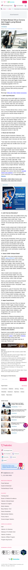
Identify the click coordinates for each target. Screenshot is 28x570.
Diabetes (11, 388)
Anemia (22, 391)
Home (4, 9)
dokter (11, 336)
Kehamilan (4, 391)
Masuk (24, 2)
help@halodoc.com (7, 473)
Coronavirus (4, 26)
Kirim (23, 379)
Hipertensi (16, 391)
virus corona (23, 52)
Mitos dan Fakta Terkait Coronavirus (17, 93)
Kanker (3, 394)
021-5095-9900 (6, 475)
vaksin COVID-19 (9, 258)
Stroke (21, 388)
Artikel (10, 9)
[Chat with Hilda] (25, 425)
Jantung (17, 388)
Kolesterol (10, 391)
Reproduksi (9, 394)
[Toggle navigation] (2, 2)
